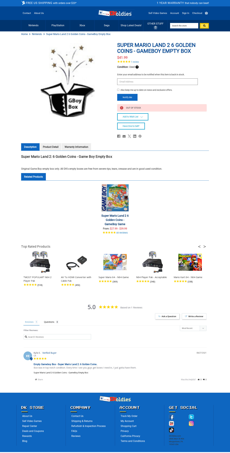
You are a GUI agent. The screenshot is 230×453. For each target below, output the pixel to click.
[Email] (124, 136)
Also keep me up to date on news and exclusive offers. (146, 90)
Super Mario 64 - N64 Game (114, 277)
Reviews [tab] (29, 321)
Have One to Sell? (131, 126)
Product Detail (51, 146)
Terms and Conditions (133, 441)
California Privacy (130, 436)
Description (30, 146)
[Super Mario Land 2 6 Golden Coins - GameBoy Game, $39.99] (115, 197)
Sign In (185, 13)
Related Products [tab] (33, 176)
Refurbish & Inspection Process (88, 426)
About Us (39, 13)
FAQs (74, 431)
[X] (129, 136)
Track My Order (129, 416)
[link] (162, 61)
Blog (24, 441)
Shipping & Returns (81, 421)
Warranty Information (76, 146)
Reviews (75, 436)
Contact (27, 13)
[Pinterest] (140, 136)
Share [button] (40, 379)
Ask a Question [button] (169, 316)
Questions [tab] (49, 321)
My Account (127, 421)
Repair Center (29, 426)
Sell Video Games (157, 13)
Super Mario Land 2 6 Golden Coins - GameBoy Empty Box (61, 372)
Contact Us (77, 416)
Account (174, 13)
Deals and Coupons (33, 431)
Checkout (197, 13)
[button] (200, 246)
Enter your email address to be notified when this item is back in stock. (151, 74)
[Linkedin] (134, 136)
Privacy (125, 431)
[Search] (204, 26)
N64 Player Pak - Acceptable (151, 277)
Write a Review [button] (195, 316)
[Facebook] (118, 136)
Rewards (27, 436)
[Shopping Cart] (206, 13)
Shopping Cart (128, 426)
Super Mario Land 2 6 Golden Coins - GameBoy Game (115, 220)
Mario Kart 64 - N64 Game (188, 277)
